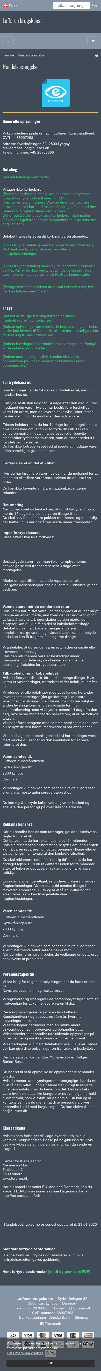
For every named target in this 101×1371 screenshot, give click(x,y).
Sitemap (81, 1317)
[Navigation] (8, 41)
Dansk (12, 5)
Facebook (52, 1324)
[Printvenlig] (96, 55)
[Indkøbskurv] (93, 41)
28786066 (41, 1308)
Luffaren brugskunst (22, 20)
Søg (94, 5)
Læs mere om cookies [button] (25, 1353)
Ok (50, 1363)
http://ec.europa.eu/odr (21, 1195)
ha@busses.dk (79, 1308)
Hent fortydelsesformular (25, 1271)
